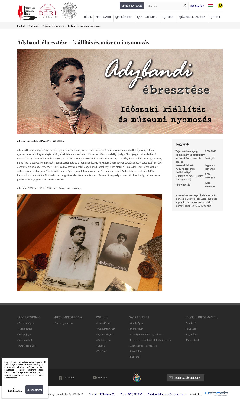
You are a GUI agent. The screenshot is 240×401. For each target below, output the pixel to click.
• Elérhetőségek (25, 323)
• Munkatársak (103, 323)
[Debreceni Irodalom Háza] (27, 12)
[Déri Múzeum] (48, 10)
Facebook (69, 377)
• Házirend (134, 356)
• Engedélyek (191, 334)
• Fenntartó (190, 323)
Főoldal (21, 25)
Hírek (88, 17)
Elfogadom (34, 389)
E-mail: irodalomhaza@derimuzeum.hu (167, 394)
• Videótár (101, 351)
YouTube (102, 377)
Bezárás (43, 363)
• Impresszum (136, 328)
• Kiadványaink (103, 340)
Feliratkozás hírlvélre (187, 377)
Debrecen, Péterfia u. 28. (102, 394)
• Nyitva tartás (24, 328)
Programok (103, 17)
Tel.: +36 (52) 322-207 (131, 394)
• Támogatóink (191, 340)
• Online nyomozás (63, 323)
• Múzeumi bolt (25, 340)
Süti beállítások (15, 389)
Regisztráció (197, 5)
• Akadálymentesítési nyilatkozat (146, 334)
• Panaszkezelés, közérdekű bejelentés (150, 340)
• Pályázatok (190, 328)
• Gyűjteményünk (105, 334)
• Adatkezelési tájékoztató (143, 345)
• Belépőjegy (24, 334)
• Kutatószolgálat (26, 345)
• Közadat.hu (135, 351)
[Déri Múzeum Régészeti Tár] (69, 10)
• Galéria (100, 345)
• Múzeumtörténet (105, 328)
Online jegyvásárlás (131, 5)
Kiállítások (34, 25)
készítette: (196, 394)
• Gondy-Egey (136, 323)
